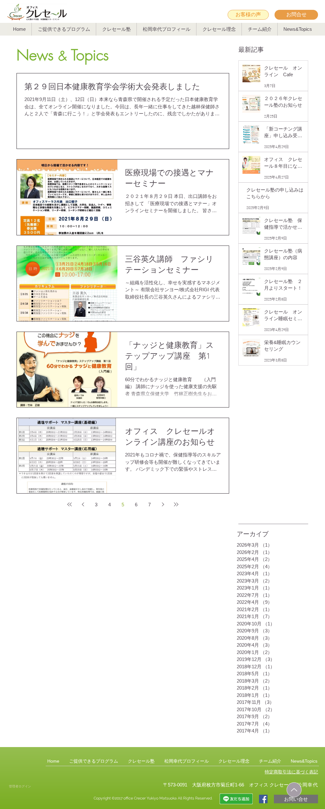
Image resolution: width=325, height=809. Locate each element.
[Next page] (163, 504)
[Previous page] (83, 504)
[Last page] (176, 504)
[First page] (69, 504)
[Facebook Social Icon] (263, 799)
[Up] (294, 789)
